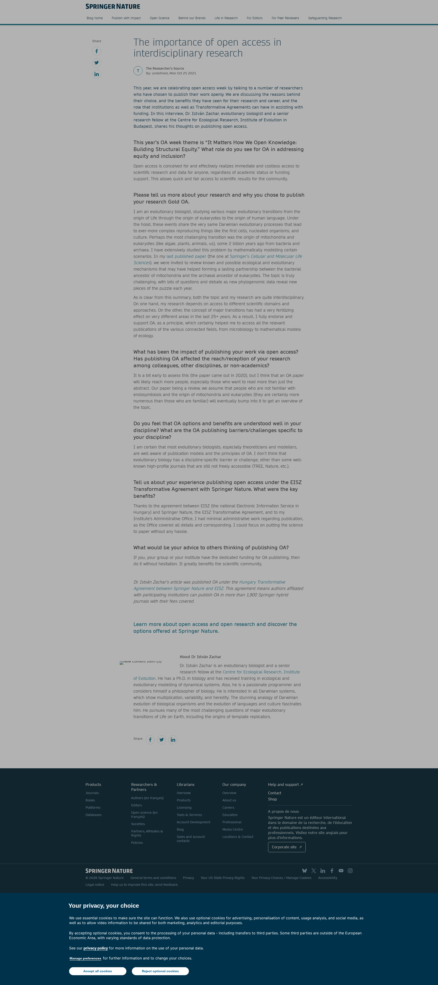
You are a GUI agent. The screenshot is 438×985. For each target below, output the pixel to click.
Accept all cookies (97, 971)
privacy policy (95, 948)
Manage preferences (85, 958)
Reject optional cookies (160, 971)
